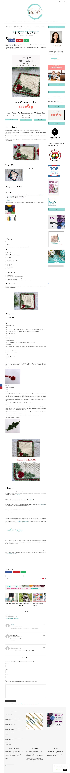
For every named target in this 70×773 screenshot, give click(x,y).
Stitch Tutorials (8, 744)
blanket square (8, 575)
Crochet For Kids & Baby (10, 724)
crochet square (20, 575)
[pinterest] (59, 1)
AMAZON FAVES (54, 21)
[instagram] (9, 771)
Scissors (8, 199)
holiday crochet (26, 575)
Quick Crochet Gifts (9, 739)
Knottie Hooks (23, 168)
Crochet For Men (8, 727)
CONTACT (49, 770)
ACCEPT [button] (64, 769)
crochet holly (14, 575)
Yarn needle (9, 200)
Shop (33, 21)
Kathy (12, 624)
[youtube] (64, 1)
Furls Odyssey (21, 197)
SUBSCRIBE (39, 21)
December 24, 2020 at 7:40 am (16, 636)
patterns (31, 500)
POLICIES (44, 770)
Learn (45, 21)
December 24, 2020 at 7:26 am (16, 626)
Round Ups (7, 742)
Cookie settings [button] (58, 769)
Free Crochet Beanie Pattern (53, 101)
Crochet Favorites (8, 719)
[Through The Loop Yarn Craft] (35, 11)
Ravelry (18, 494)
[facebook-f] (5, 771)
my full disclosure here (28, 29)
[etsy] (62, 1)
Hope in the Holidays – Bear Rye (12, 618)
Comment (7, 683)
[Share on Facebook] (1, 385)
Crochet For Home (28, 31)
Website (7, 674)
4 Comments (30, 35)
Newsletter (43, 504)
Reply (44, 625)
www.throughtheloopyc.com (22, 521)
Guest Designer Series (9, 732)
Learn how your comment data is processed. (30, 703)
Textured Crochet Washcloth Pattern (55, 99)
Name (7, 663)
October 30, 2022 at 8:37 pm (15, 648)
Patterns (26, 21)
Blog (6, 716)
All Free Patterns (17, 31)
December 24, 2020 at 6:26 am (11, 616)
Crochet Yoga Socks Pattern (11, 603)
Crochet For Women (9, 729)
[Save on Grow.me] (31, 40)
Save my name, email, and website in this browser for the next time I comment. (21, 681)
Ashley (8, 578)
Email (7, 669)
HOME (13, 21)
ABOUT (19, 21)
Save (43, 578)
